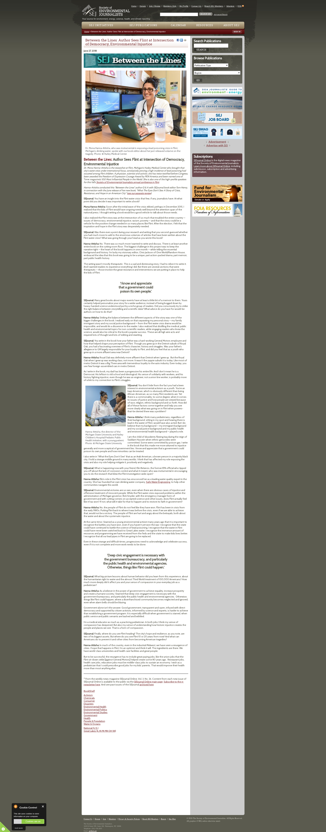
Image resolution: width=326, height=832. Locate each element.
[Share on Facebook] (178, 40)
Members (112, 819)
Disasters (89, 703)
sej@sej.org (93, 831)
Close (43, 806)
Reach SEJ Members (213, 6)
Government (90, 715)
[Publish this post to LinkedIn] (181, 40)
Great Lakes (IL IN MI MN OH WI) (100, 730)
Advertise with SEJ (217, 145)
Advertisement (217, 141)
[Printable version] (185, 40)
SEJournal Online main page (148, 681)
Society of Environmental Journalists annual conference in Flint (127, 182)
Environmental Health (95, 706)
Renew (163, 819)
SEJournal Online (202, 160)
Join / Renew (154, 6)
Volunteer (230, 6)
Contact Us (196, 6)
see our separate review (139, 193)
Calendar (178, 25)
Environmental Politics (95, 709)
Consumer (89, 700)
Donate (143, 6)
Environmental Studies (95, 712)
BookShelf (89, 691)
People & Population (94, 721)
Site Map (172, 819)
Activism (88, 695)
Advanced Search (221, 14)
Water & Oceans (92, 724)
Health (87, 718)
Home (134, 6)
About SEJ (231, 25)
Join (104, 819)
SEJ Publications (143, 25)
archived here (147, 684)
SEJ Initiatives (101, 25)
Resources (204, 25)
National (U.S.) (91, 728)
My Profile (183, 6)
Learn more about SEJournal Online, (212, 166)
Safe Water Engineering (158, 482)
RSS (239, 6)
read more (19, 828)
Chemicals (89, 698)
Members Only (169, 6)
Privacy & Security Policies (129, 819)
